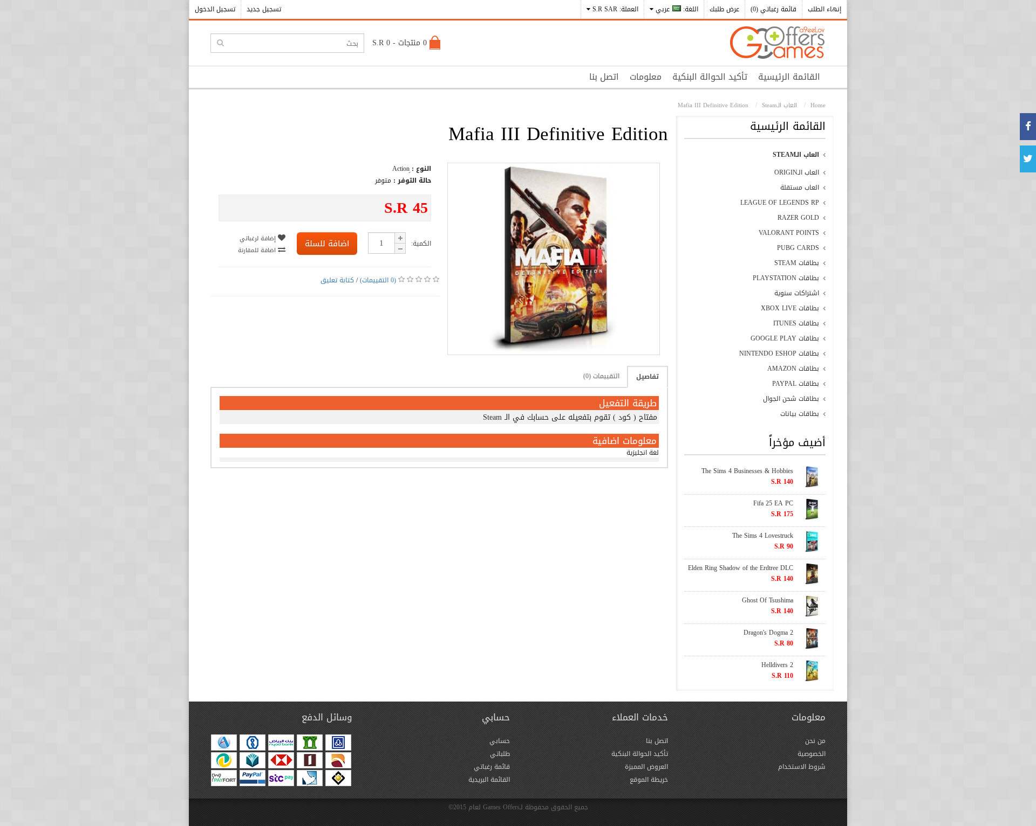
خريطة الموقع (649, 780)
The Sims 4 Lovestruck (762, 535)
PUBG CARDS (798, 248)
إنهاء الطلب (824, 9)
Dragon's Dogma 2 (768, 632)
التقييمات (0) (601, 376)
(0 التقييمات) (378, 280)
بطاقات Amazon (793, 368)
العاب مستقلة (799, 187)
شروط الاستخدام (802, 767)
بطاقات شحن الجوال (791, 399)
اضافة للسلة (327, 243)
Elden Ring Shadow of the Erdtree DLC (740, 568)
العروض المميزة (646, 767)
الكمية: (421, 243)
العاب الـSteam (796, 155)
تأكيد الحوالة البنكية (709, 76)
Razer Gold (798, 218)
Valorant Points (789, 233)
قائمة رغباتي (492, 767)
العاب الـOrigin (796, 172)
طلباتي (500, 754)
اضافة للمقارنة (258, 250)
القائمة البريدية (489, 780)
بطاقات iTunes (796, 323)
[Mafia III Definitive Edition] (553, 350)
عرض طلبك (724, 9)
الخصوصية (812, 754)
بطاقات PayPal (795, 384)
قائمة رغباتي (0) (773, 9)
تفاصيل (647, 377)
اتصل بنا (604, 76)
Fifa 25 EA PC (773, 503)
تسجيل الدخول (215, 9)
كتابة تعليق (337, 280)
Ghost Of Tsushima (767, 600)
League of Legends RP (779, 203)
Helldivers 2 (777, 665)
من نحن (815, 741)
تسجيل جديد (264, 9)
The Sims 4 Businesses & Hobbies (747, 471)
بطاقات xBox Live (790, 308)
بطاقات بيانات (799, 414)
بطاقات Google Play (785, 338)
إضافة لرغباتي (259, 238)
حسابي (499, 741)
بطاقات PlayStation (786, 278)
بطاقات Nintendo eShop (779, 353)
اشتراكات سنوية (796, 293)
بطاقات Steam (796, 263)
